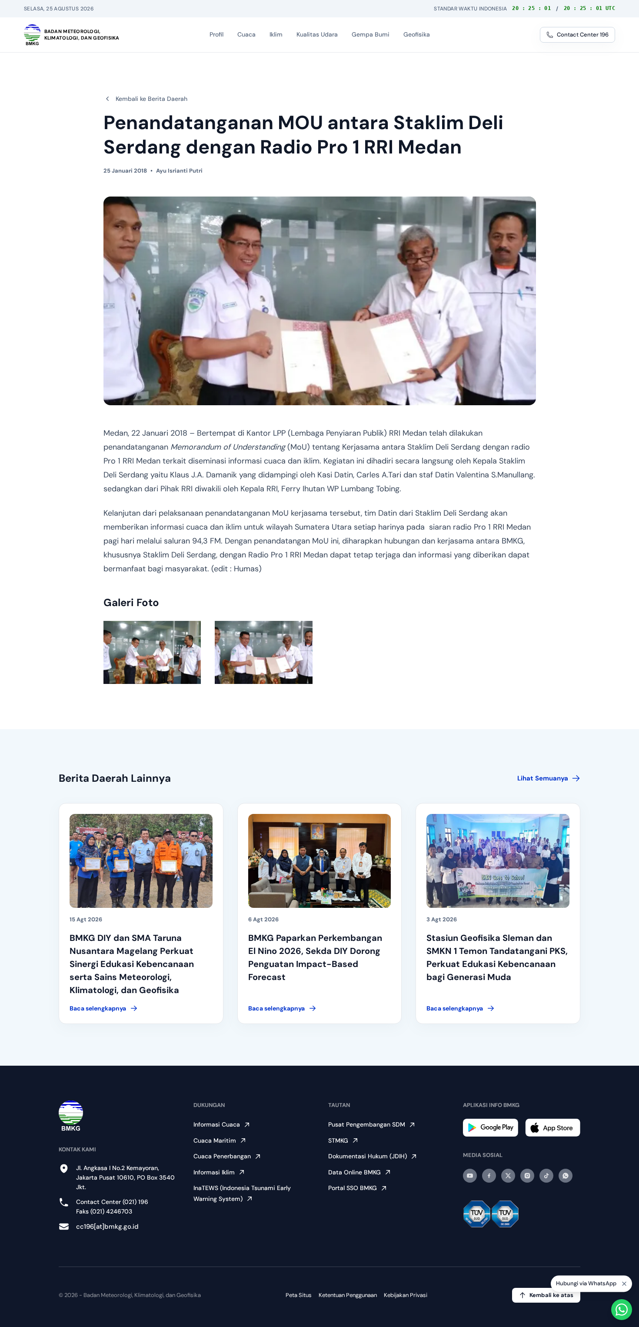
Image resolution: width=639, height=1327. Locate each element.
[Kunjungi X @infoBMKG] (508, 1176)
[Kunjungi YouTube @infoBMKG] (470, 1176)
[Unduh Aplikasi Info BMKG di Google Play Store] (490, 1128)
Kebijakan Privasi (405, 1295)
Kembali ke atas (551, 1295)
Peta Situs (299, 1295)
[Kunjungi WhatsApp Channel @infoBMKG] (565, 1176)
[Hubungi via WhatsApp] (621, 1309)
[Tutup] (624, 1285)
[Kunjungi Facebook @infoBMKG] (489, 1176)
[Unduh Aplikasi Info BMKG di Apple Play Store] (552, 1128)
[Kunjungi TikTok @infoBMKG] (546, 1176)
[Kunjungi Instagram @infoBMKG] (527, 1176)
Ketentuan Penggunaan (348, 1295)
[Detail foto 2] (264, 652)
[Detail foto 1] (152, 652)
